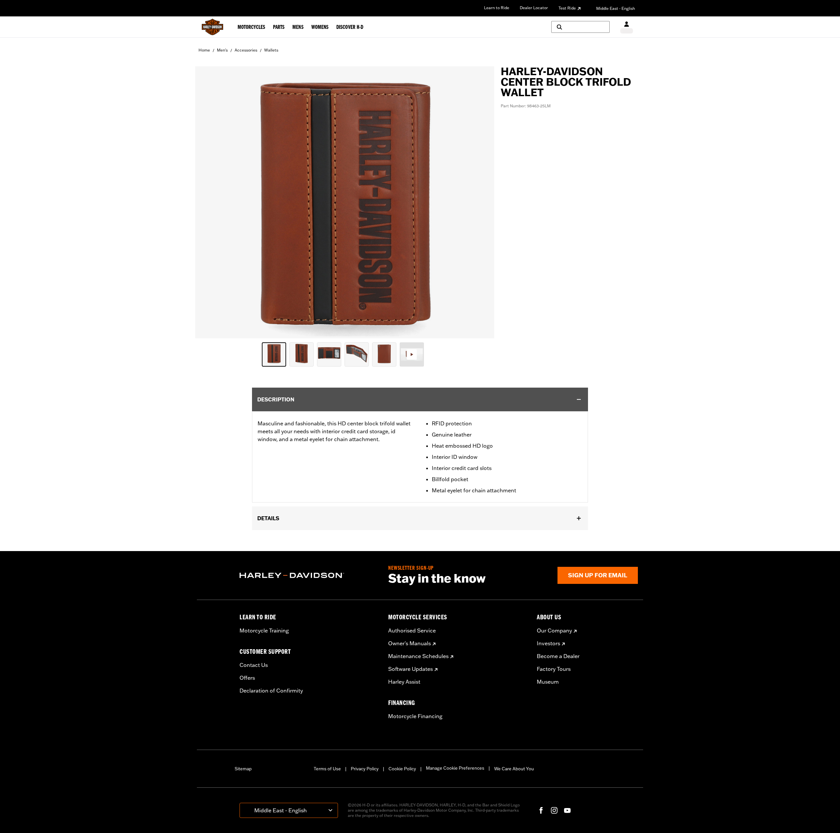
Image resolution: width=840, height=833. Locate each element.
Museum (548, 681)
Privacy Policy (365, 768)
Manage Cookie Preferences (455, 768)
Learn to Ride (496, 7)
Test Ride (567, 8)
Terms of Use (327, 768)
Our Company (554, 630)
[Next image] (481, 202)
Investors (548, 643)
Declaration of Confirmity (271, 690)
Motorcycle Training (264, 630)
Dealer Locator (534, 7)
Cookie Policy (402, 768)
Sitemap (243, 768)
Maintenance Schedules (418, 656)
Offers (247, 677)
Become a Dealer (558, 656)
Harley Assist (404, 681)
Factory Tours (554, 669)
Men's (222, 50)
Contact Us (254, 665)
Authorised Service (412, 630)
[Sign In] (626, 27)
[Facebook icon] (541, 810)
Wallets (271, 50)
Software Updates (410, 669)
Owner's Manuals (409, 643)
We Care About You (514, 768)
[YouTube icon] (567, 810)
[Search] (580, 27)
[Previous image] (208, 202)
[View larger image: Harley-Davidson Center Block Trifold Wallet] (344, 201)
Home (204, 50)
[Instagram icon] (554, 810)
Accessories (246, 50)
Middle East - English (615, 8)
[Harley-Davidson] (309, 575)
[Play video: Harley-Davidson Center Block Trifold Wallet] (412, 354)
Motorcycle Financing (415, 716)
